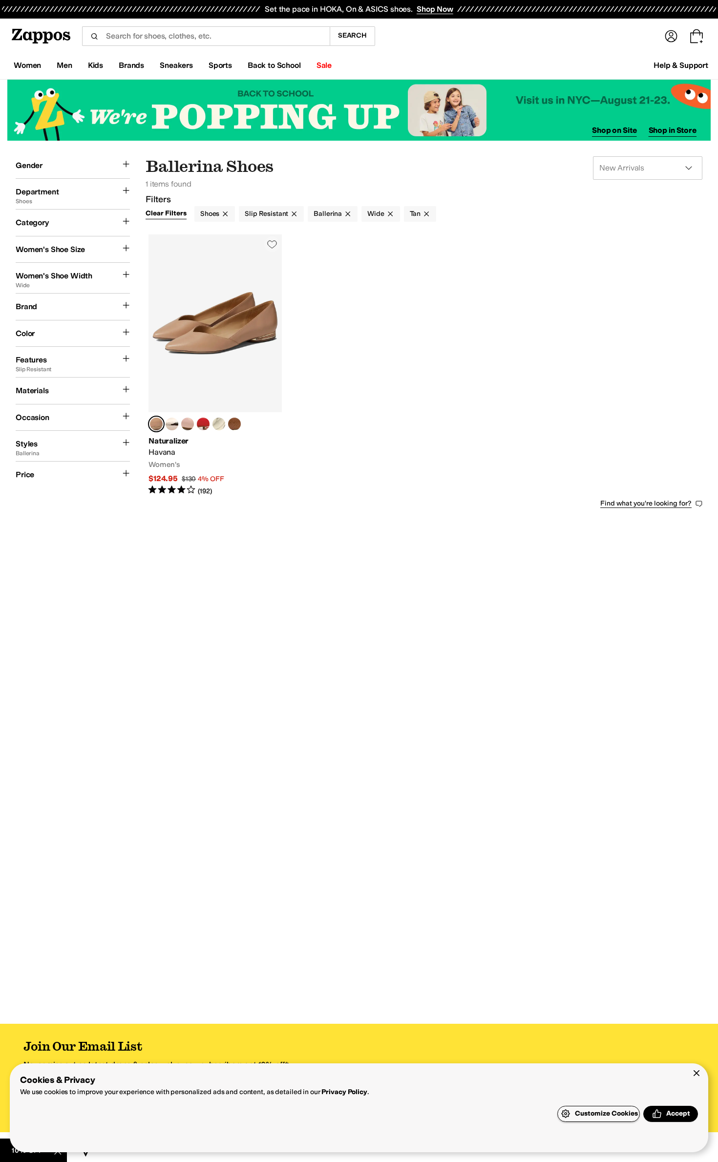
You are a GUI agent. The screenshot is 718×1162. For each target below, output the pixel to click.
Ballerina (328, 214)
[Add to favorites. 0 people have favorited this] (272, 244)
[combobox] (206, 36)
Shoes (209, 214)
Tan (415, 214)
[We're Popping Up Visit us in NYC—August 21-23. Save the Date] (359, 110)
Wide (375, 214)
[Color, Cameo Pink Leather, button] (187, 424)
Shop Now (435, 9)
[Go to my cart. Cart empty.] (696, 36)
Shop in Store (673, 130)
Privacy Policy (344, 1092)
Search (352, 35)
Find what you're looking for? (646, 503)
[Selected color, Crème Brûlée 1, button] (156, 424)
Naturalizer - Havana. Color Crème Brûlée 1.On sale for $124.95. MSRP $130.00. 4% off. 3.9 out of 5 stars (215, 365)
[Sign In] (671, 36)
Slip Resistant (266, 214)
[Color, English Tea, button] (234, 424)
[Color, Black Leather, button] (219, 424)
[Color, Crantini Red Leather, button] (203, 424)
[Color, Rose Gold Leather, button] (172, 424)
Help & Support (681, 65)
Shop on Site (614, 130)
